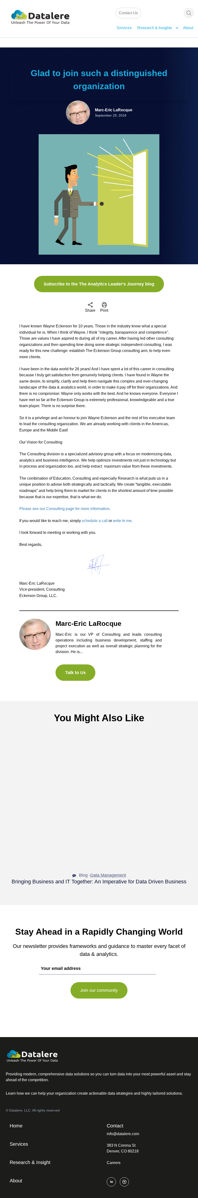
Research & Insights (154, 28)
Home (16, 1125)
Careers (113, 1163)
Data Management (108, 875)
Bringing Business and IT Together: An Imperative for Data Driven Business (99, 882)
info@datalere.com (123, 1134)
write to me (122, 521)
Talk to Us (75, 672)
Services (124, 28)
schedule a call (95, 521)
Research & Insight (30, 1162)
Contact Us (128, 13)
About (188, 28)
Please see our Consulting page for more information (64, 509)
